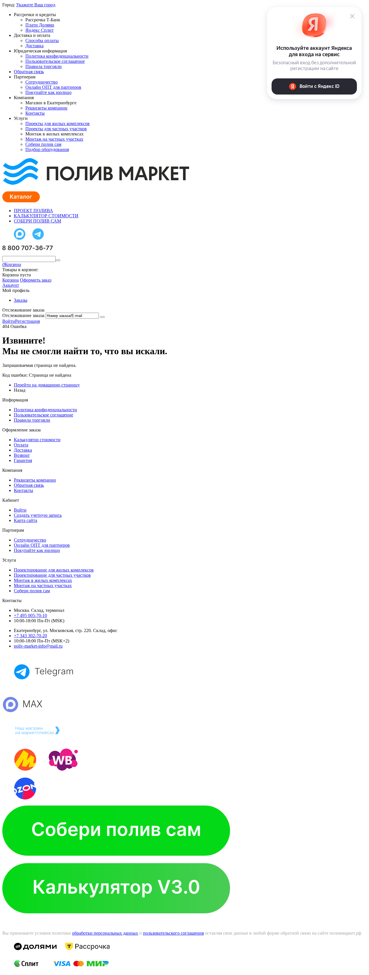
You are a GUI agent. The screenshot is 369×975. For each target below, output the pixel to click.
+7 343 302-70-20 (30, 635)
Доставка (34, 45)
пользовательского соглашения (173, 933)
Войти (8, 321)
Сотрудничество (41, 82)
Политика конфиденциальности (57, 56)
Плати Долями (39, 24)
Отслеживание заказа (23, 315)
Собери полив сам (43, 144)
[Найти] (58, 260)
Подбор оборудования (47, 149)
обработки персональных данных (105, 933)
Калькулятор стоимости (37, 439)
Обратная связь (29, 71)
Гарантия (23, 460)
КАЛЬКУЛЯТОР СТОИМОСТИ (46, 215)
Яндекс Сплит (39, 30)
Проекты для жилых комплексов (57, 123)
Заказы (20, 300)
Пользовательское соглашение (55, 61)
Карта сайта (25, 520)
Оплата (21, 444)
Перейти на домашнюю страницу (47, 384)
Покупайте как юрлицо (48, 92)
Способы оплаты (42, 40)
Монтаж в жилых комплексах (43, 580)
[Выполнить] (102, 317)
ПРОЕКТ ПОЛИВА (33, 210)
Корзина (10, 280)
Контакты (35, 113)
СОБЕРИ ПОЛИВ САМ (37, 220)
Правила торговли (43, 66)
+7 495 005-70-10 (30, 615)
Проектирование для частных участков (52, 575)
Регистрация (27, 321)
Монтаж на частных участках (54, 139)
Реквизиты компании (46, 107)
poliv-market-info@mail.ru (38, 646)
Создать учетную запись (38, 515)
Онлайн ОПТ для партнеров (53, 87)
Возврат (22, 455)
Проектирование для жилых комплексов (54, 569)
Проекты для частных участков (56, 128)
